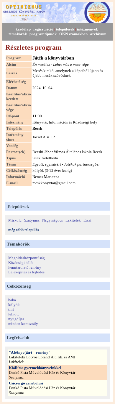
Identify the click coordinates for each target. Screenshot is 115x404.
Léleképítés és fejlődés (26, 272)
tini (11, 309)
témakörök (18, 34)
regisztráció (43, 29)
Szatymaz (32, 220)
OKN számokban (73, 34)
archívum (98, 34)
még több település (23, 229)
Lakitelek (73, 220)
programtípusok (43, 34)
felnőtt (13, 314)
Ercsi (87, 220)
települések (65, 29)
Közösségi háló (20, 262)
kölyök (14, 304)
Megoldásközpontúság (26, 258)
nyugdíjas (16, 319)
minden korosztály (23, 323)
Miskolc (15, 220)
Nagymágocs (52, 220)
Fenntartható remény (24, 267)
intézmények (87, 29)
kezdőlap (23, 29)
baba (12, 300)
